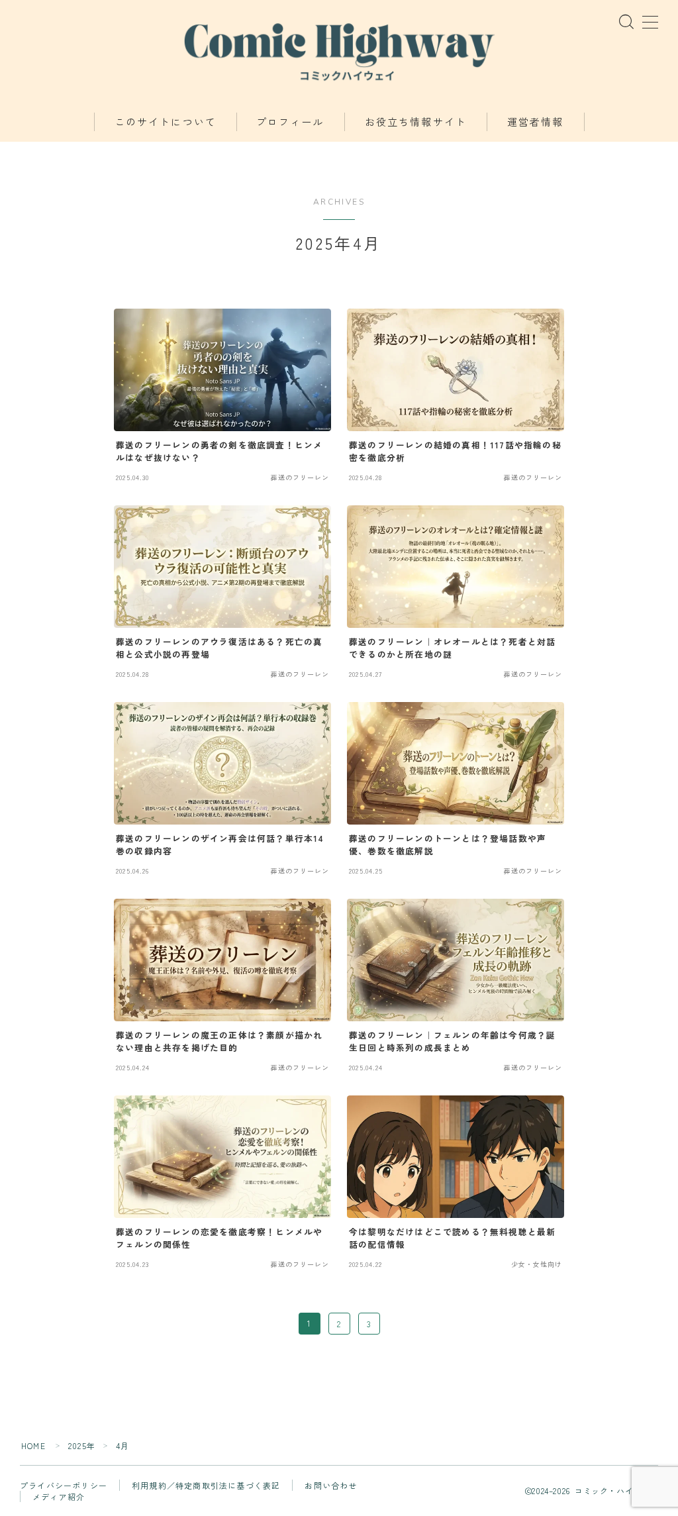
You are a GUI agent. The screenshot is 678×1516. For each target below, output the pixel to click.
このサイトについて (166, 122)
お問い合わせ (331, 1485)
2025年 (81, 1445)
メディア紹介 (58, 1496)
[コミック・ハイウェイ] (339, 49)
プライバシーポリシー (63, 1485)
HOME (33, 1445)
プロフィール (290, 122)
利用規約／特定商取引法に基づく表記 (206, 1485)
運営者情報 (535, 122)
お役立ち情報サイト (416, 122)
